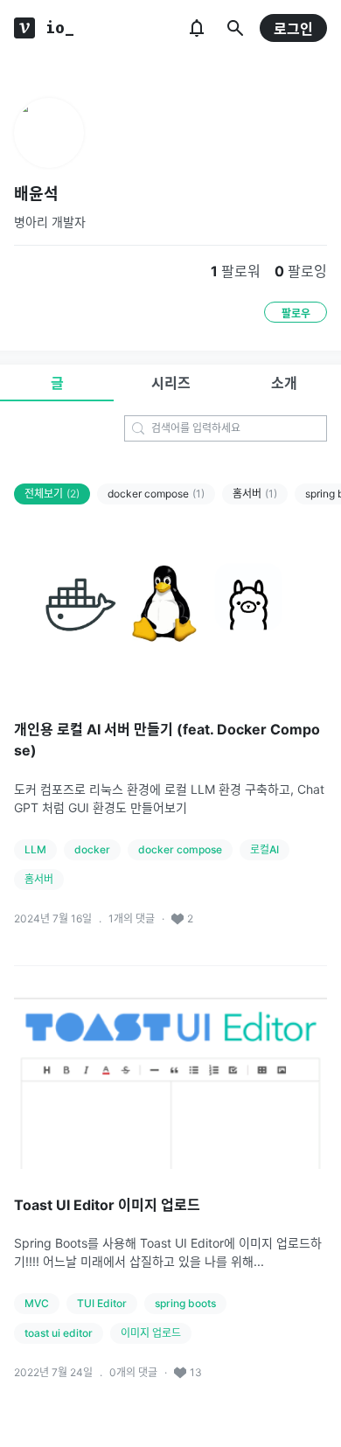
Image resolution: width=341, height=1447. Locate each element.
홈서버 (255, 493)
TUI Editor (102, 1303)
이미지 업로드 (151, 1332)
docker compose (156, 493)
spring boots (185, 1303)
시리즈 (171, 383)
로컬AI (264, 849)
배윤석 (36, 193)
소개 (284, 383)
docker (92, 849)
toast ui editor (58, 1332)
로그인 (293, 29)
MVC (36, 1303)
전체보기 (52, 493)
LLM (35, 849)
